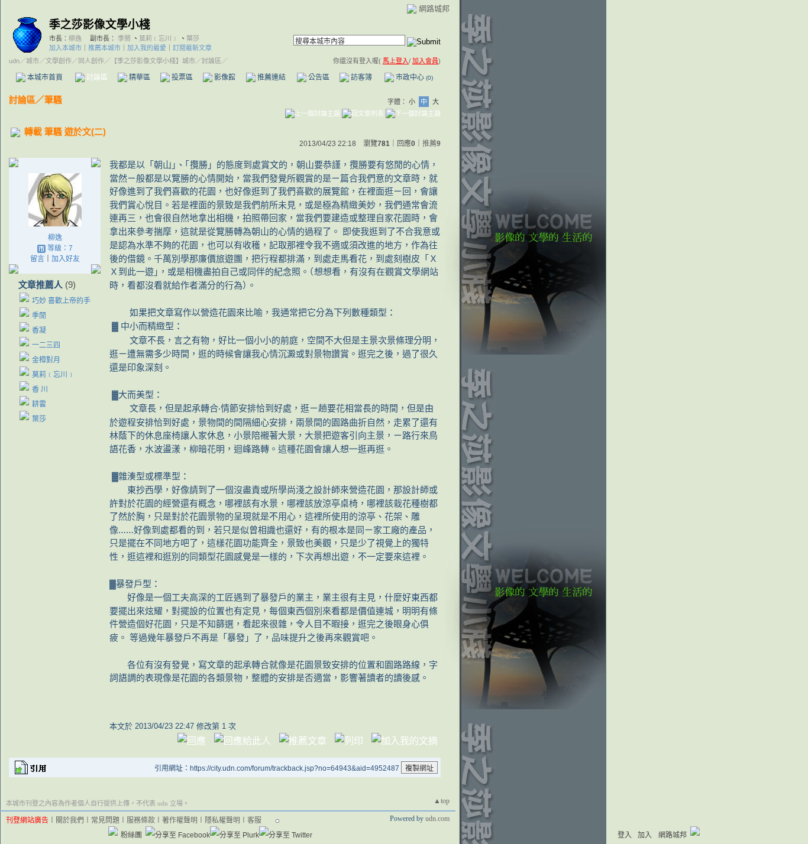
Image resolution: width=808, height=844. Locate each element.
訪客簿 (360, 77)
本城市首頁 (44, 77)
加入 (645, 835)
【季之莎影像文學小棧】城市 (153, 60)
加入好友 (65, 259)
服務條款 (141, 820)
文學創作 (59, 60)
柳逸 (75, 38)
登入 (625, 835)
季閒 (124, 38)
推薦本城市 (104, 47)
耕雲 (39, 404)
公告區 (317, 77)
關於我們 (70, 820)
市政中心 (413, 77)
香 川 (40, 389)
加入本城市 (65, 47)
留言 (37, 259)
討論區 (96, 77)
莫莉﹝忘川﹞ (158, 38)
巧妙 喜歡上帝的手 (61, 301)
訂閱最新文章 (192, 47)
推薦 (431, 143)
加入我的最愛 (146, 47)
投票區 (181, 77)
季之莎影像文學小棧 (99, 24)
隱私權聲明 (222, 820)
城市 (32, 60)
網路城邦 (434, 8)
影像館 (223, 77)
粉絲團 (131, 835)
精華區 (138, 77)
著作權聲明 (180, 820)
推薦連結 (271, 77)
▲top (442, 801)
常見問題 (105, 820)
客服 (254, 820)
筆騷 (53, 100)
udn (14, 60)
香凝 (39, 330)
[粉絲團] (113, 831)
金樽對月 (49, 360)
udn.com (437, 818)
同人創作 (91, 60)
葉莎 (192, 38)
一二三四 (46, 345)
